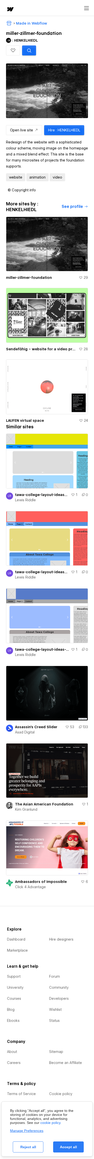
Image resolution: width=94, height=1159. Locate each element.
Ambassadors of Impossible (41, 882)
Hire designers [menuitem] (61, 939)
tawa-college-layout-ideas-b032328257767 (42, 495)
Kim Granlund (26, 809)
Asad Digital (25, 732)
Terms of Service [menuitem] (21, 1094)
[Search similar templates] (29, 50)
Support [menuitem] (14, 976)
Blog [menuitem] (11, 1010)
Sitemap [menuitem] (56, 1052)
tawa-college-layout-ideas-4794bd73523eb (42, 572)
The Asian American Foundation (44, 804)
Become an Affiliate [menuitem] (65, 1063)
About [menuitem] (12, 1052)
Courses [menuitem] (14, 999)
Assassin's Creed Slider (36, 727)
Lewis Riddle (25, 500)
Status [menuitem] (54, 1021)
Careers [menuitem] (14, 1063)
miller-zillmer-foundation (29, 278)
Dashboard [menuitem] (16, 939)
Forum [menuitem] (54, 976)
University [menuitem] (15, 987)
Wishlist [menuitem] (55, 1010)
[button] (13, 50)
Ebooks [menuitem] (13, 1021)
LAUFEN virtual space (25, 421)
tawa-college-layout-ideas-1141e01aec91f (42, 649)
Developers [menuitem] (59, 999)
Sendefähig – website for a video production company (41, 349)
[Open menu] (86, 8)
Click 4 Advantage (30, 887)
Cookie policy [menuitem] (60, 1094)
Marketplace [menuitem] (17, 950)
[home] (10, 9)
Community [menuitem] (59, 987)
